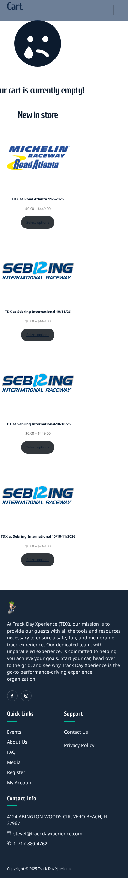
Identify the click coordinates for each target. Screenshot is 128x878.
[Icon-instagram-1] (26, 695)
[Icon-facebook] (12, 695)
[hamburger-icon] (113, 10)
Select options (37, 222)
